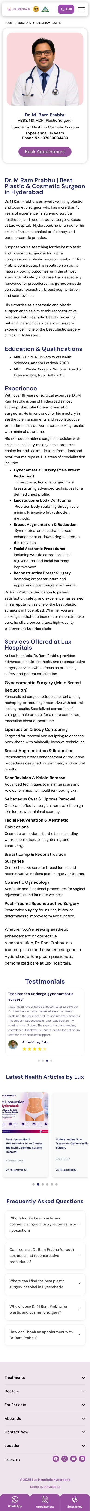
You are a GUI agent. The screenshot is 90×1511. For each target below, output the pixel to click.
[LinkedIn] (82, 1459)
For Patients (15, 1404)
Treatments (15, 1377)
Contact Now (16, 1432)
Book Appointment (45, 151)
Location (13, 1445)
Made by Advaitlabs (45, 1487)
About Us (13, 1418)
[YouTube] (73, 1459)
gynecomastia (68, 283)
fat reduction (58, 512)
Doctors (12, 1391)
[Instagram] (64, 1459)
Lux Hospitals (39, 628)
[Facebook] (56, 1459)
